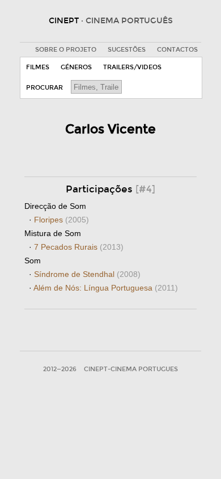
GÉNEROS (76, 67)
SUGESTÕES (127, 49)
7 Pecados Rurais (79, 246)
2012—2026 (59, 369)
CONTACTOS (177, 49)
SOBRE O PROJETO (65, 49)
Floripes (61, 219)
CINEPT (111, 21)
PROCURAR (44, 87)
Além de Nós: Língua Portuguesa (105, 287)
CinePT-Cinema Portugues (131, 369)
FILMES (37, 67)
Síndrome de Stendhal (87, 274)
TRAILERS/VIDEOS (132, 67)
